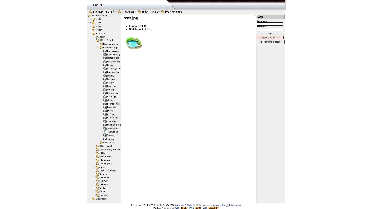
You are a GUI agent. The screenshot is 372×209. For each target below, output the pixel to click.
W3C (177, 208)
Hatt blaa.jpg (113, 72)
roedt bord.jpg (113, 117)
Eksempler (101, 199)
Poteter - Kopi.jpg (115, 104)
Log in (270, 33)
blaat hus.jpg (113, 58)
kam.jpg (111, 79)
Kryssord (103, 174)
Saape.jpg (111, 121)
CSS (197, 208)
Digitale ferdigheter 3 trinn (111, 149)
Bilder (102, 37)
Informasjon (104, 160)
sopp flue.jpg (113, 128)
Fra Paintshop (173, 11)
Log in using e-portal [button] (270, 42)
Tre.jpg (110, 139)
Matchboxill (108, 142)
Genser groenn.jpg (116, 68)
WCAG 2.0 (213, 208)
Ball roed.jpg (113, 51)
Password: (262, 27)
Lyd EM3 (103, 184)
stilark (102, 191)
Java (101, 167)
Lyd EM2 (103, 181)
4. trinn (99, 30)
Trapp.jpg (111, 135)
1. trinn (99, 19)
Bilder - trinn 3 (105, 146)
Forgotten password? (270, 37)
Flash (102, 153)
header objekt (105, 156)
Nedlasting (104, 188)
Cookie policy (219, 205)
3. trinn (99, 26)
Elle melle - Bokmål (104, 11)
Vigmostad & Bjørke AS (185, 205)
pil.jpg (109, 100)
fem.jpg (110, 65)
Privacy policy (235, 205)
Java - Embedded (107, 170)
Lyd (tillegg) (104, 177)
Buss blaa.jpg (113, 61)
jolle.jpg (110, 75)
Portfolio (98, 5)
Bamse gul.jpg (113, 54)
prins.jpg (111, 111)
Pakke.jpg (111, 96)
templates (103, 195)
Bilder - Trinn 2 (149, 11)
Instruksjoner (105, 163)
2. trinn (99, 22)
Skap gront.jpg (114, 125)
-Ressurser (128, 11)
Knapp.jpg (111, 86)
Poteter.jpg (112, 107)
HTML (184, 208)
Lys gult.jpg (112, 93)
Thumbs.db (112, 132)
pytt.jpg (111, 114)
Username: (262, 21)
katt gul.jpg (112, 82)
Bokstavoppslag (110, 44)
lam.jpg (110, 89)
